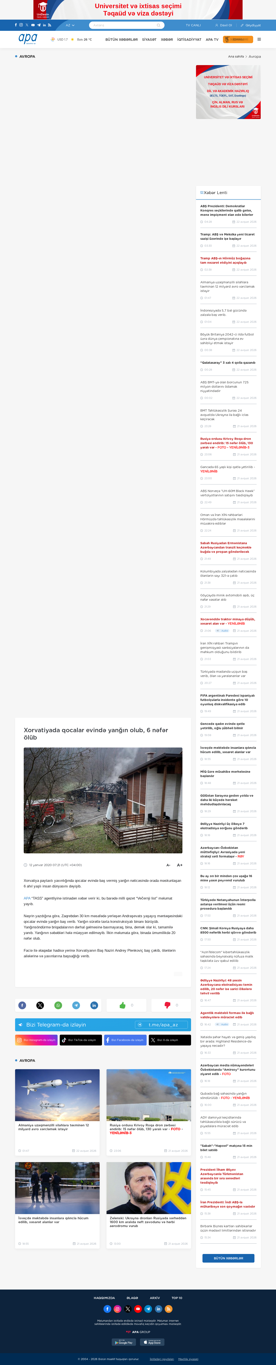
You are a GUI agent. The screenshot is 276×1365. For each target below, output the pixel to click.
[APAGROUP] (138, 1332)
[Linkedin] (44, 25)
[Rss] (49, 25)
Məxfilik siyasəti (188, 1359)
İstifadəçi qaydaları (162, 1359)
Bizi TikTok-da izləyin (82, 1040)
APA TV (212, 40)
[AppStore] (152, 1342)
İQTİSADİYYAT (189, 40)
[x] (128, 1309)
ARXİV (155, 1298)
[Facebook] (16, 25)
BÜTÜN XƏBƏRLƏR (121, 40)
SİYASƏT (149, 40)
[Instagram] (21, 25)
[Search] (158, 26)
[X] (27, 25)
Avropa (255, 57)
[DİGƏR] (257, 39)
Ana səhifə (236, 56)
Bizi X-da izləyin (167, 1040)
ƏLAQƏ (132, 1298)
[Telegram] (39, 25)
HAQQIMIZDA (104, 1298)
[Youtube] (33, 25)
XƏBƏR (167, 40)
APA (27, 898)
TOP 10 (177, 1298)
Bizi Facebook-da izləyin (127, 1040)
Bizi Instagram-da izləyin (39, 1040)
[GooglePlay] (124, 1342)
